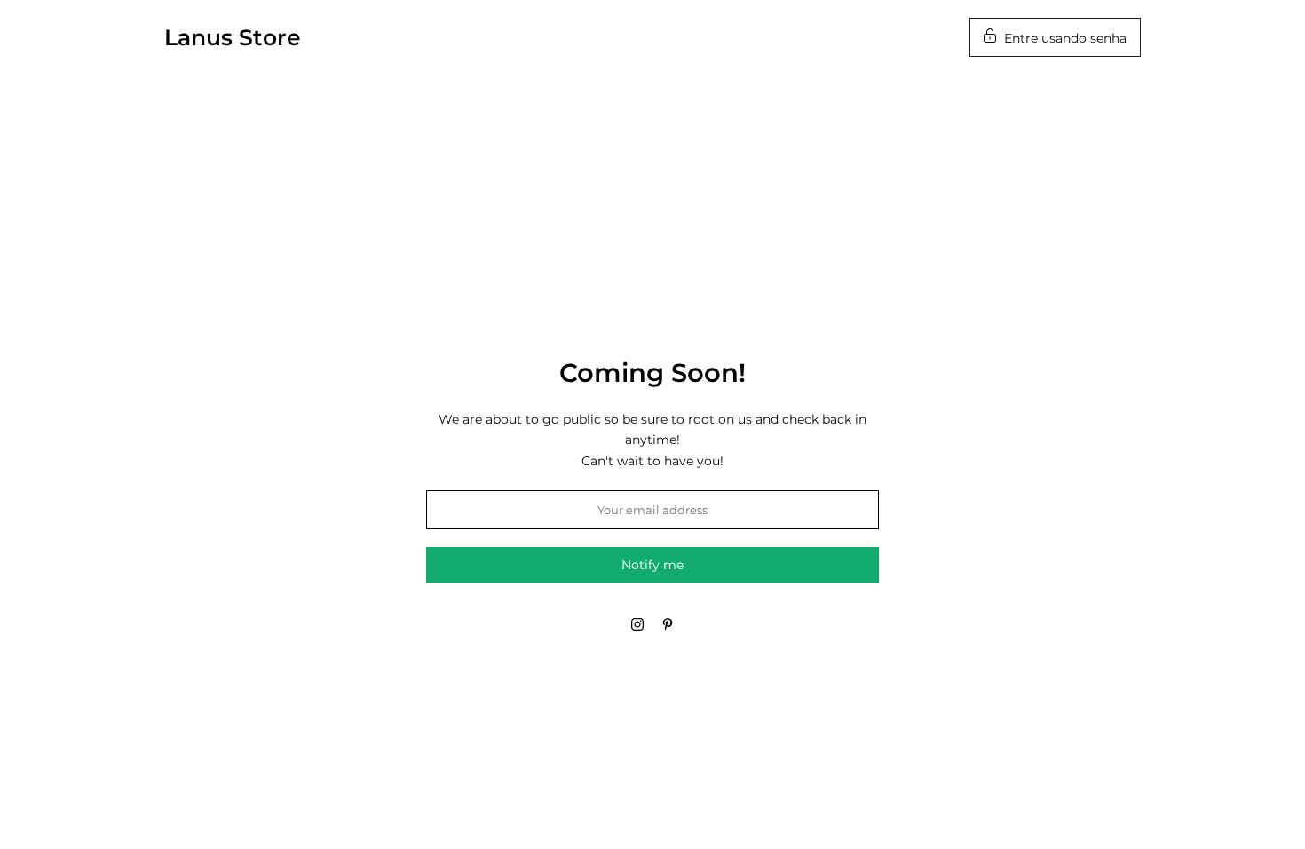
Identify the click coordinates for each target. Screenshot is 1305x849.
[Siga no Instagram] (637, 624)
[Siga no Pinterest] (667, 624)
